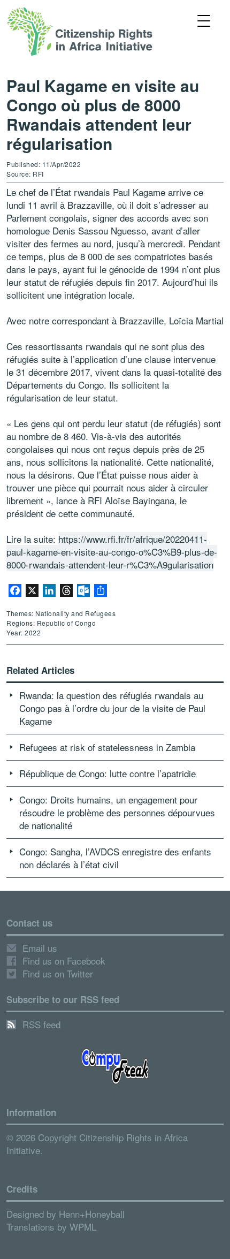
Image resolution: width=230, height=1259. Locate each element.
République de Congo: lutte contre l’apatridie (107, 773)
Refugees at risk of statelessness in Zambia (107, 747)
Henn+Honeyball (92, 1213)
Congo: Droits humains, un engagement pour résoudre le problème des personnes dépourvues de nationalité (117, 812)
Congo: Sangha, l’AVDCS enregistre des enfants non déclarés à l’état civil (115, 858)
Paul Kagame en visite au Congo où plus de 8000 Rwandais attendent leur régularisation (102, 114)
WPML (83, 1226)
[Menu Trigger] (204, 20)
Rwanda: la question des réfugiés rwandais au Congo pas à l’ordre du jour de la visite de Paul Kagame (112, 707)
